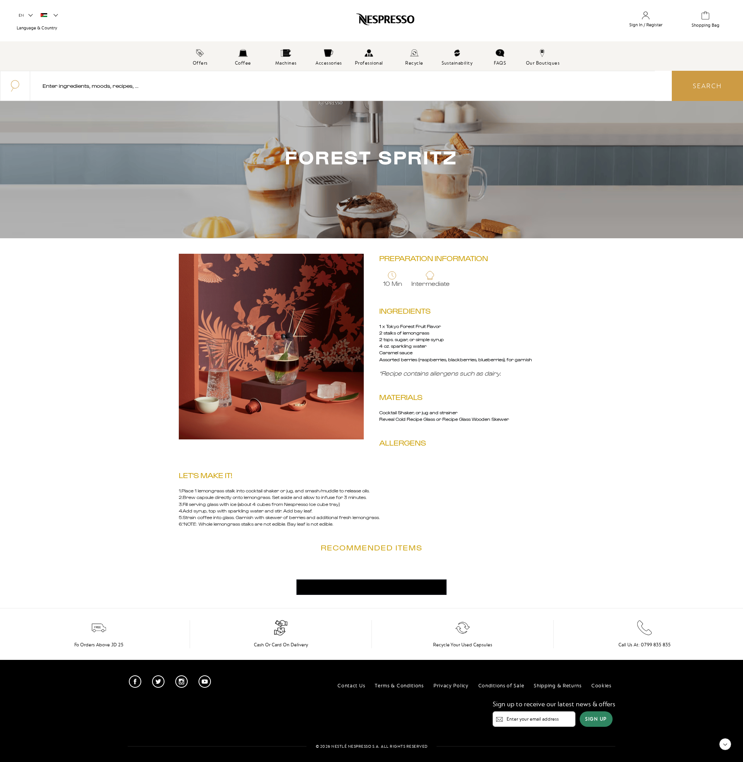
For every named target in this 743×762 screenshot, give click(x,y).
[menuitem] (200, 56)
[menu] (371, 56)
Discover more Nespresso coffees (371, 587)
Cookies (601, 685)
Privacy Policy (451, 685)
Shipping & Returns (558, 685)
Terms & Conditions (399, 685)
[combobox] (342, 86)
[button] (25, 15)
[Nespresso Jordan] (318, 22)
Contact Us (351, 685)
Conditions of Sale (501, 685)
